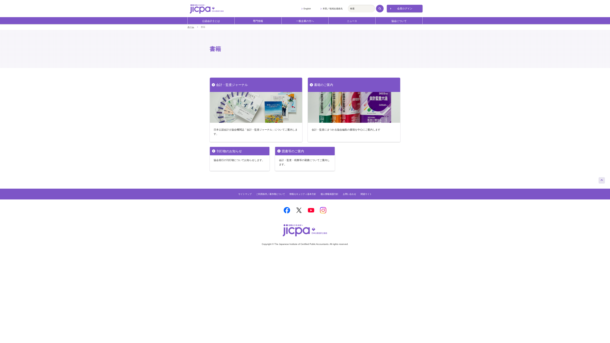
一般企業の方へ (305, 21)
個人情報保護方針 (329, 194)
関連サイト (366, 194)
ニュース (352, 21)
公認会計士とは (211, 21)
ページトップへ (602, 180)
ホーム (190, 27)
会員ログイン (404, 8)
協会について (399, 21)
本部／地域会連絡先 (333, 8)
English (307, 8)
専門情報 (258, 21)
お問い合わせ (349, 194)
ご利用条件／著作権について (270, 194)
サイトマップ (245, 194)
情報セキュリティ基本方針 (302, 194)
